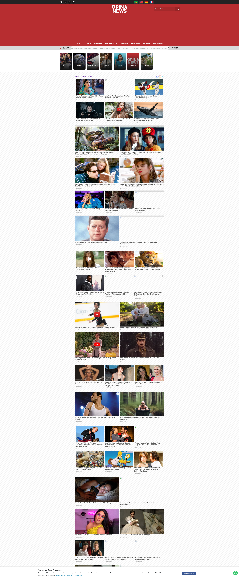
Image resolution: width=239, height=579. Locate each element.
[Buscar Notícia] (178, 9)
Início (80, 44)
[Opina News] (119, 9)
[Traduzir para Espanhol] (146, 2)
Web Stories (158, 44)
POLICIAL (88, 44)
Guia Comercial (112, 44)
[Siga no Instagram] (65, 2)
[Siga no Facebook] (61, 2)
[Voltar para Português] (136, 2)
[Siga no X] (69, 2)
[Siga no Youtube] (73, 2)
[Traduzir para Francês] (152, 2)
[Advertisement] (119, 28)
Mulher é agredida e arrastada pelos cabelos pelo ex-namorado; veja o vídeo (81, 48)
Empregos (99, 44)
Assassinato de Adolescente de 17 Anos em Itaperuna (129, 48)
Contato (147, 44)
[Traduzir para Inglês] (141, 2)
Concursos (136, 44)
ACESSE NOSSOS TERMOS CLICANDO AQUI (69, 575)
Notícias (125, 44)
